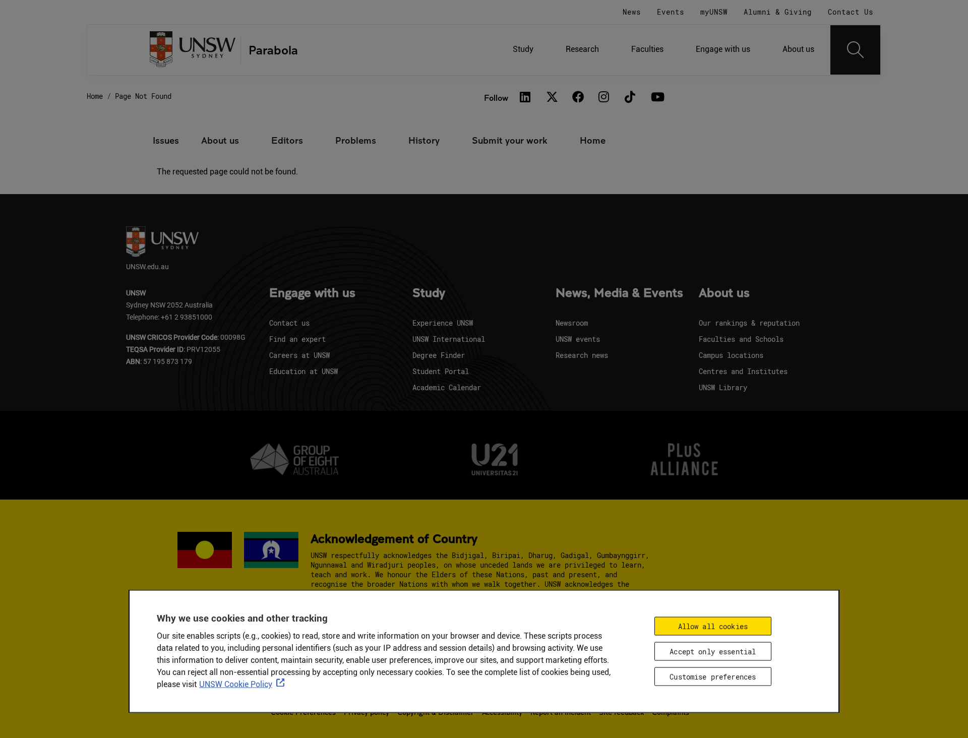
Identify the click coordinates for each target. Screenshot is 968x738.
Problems (355, 140)
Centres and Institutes (743, 371)
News (632, 12)
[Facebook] (578, 98)
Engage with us (723, 49)
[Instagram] (604, 98)
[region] (484, 651)
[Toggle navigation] (855, 50)
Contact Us (850, 12)
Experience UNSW (442, 323)
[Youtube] (656, 98)
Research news (582, 355)
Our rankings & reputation (749, 323)
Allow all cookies (713, 626)
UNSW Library (723, 387)
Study (523, 49)
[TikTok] (630, 98)
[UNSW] (192, 50)
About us (798, 49)
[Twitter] (551, 98)
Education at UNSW (303, 371)
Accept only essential (713, 651)
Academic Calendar (446, 387)
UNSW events (578, 339)
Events (670, 12)
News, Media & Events (619, 293)
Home (95, 96)
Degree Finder (438, 355)
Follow (496, 97)
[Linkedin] (525, 98)
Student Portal (440, 371)
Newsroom (572, 323)
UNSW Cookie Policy (235, 684)
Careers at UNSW (299, 355)
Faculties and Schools (741, 339)
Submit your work (510, 140)
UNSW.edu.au (147, 266)
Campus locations (731, 355)
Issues (166, 140)
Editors (287, 140)
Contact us (289, 323)
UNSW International (448, 339)
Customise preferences (713, 677)
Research (582, 49)
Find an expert (297, 339)
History (424, 140)
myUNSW (714, 12)
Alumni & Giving (778, 12)
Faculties (647, 49)
